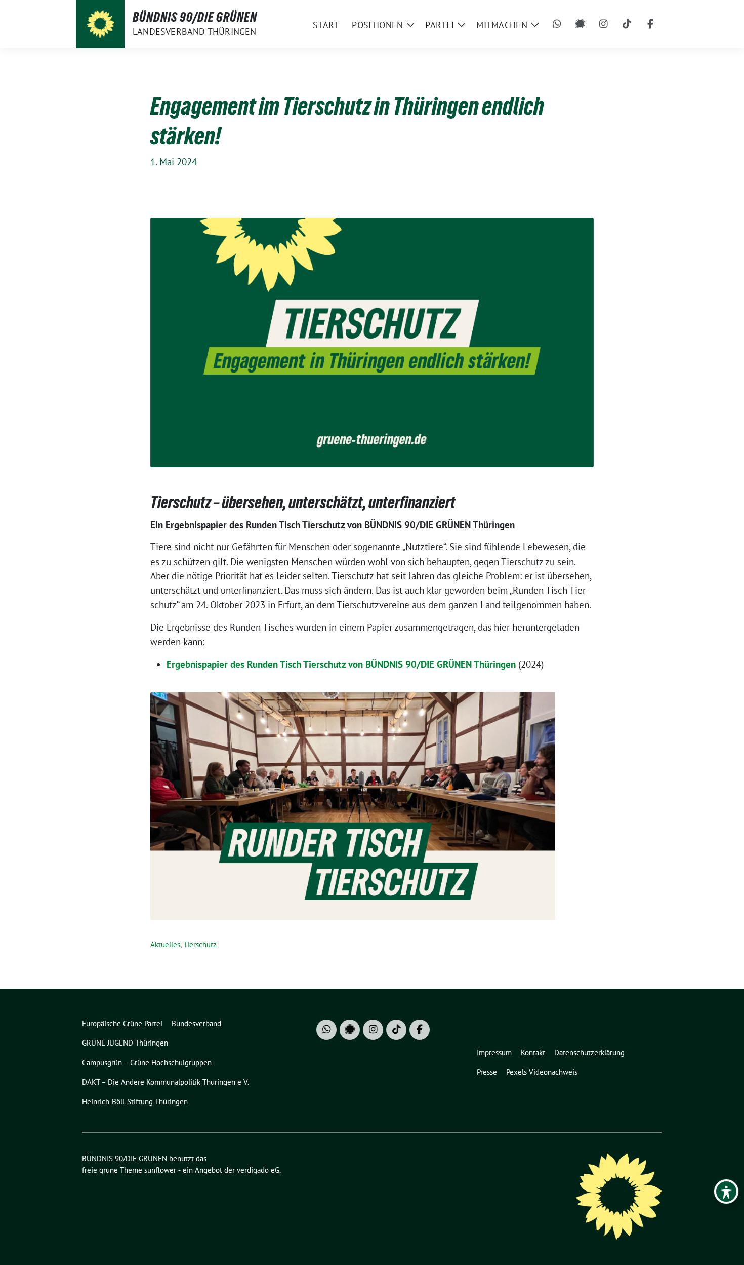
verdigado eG (258, 1170)
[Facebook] (650, 24)
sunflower (160, 1170)
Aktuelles (165, 944)
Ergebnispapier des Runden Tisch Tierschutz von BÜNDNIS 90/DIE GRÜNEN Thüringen (341, 664)
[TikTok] (627, 24)
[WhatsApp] (557, 24)
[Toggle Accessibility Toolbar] (726, 1191)
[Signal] (580, 24)
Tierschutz (200, 944)
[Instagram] (604, 24)
